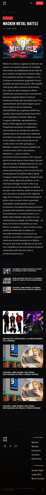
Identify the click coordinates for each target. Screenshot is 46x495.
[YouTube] (16, 446)
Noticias (12, 12)
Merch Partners (38, 478)
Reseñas (35, 446)
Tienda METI (36, 474)
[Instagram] (5, 446)
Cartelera (36, 454)
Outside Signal (37, 470)
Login (39, 3)
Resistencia (36, 458)
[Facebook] (10, 446)
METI (4, 12)
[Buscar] (31, 3)
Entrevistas (36, 450)
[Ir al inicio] (4, 3)
